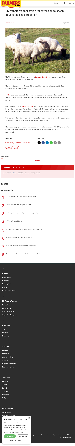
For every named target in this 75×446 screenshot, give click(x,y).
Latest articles (6, 277)
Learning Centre (7, 284)
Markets (4, 287)
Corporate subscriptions (9, 315)
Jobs (3, 329)
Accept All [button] (10, 436)
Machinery (5, 336)
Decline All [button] (23, 436)
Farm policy (10, 142)
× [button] (29, 418)
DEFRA (7, 95)
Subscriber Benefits (8, 311)
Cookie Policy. (19, 432)
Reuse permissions (8, 367)
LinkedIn (4, 388)
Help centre (5, 350)
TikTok (4, 398)
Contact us (5, 354)
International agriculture (22, 142)
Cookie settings (66, 437)
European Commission (42, 77)
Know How (12, 173)
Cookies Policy (51, 435)
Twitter (4, 385)
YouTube (5, 391)
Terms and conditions (65, 435)
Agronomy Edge (7, 412)
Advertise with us (7, 357)
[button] (16, 440)
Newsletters (6, 305)
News (16, 147)
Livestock (9, 147)
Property (5, 332)
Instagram (5, 394)
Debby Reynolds (27, 106)
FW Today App (6, 308)
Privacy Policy (39, 435)
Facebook (5, 381)
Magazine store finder (9, 363)
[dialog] (16, 430)
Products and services (9, 290)
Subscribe (5, 360)
